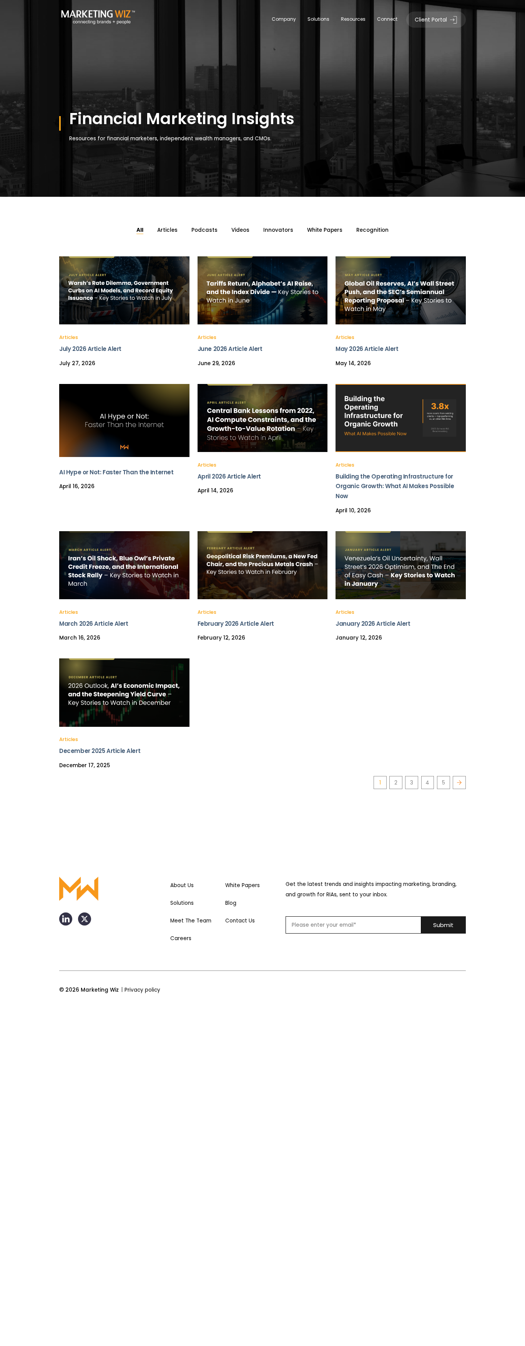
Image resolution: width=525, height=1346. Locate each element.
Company (284, 19)
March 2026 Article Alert (93, 624)
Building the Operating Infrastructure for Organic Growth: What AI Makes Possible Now (395, 486)
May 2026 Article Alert (367, 349)
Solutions (318, 19)
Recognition (372, 230)
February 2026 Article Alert (236, 624)
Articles (167, 230)
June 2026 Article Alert (230, 349)
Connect (387, 19)
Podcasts (204, 230)
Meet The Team (190, 920)
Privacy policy (142, 990)
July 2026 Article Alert (90, 349)
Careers (180, 938)
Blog (230, 903)
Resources (353, 19)
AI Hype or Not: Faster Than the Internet (116, 472)
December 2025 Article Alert (99, 751)
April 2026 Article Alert (229, 476)
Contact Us (240, 920)
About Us (182, 885)
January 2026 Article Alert (373, 624)
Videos (240, 230)
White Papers (324, 230)
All (139, 230)
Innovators (278, 230)
